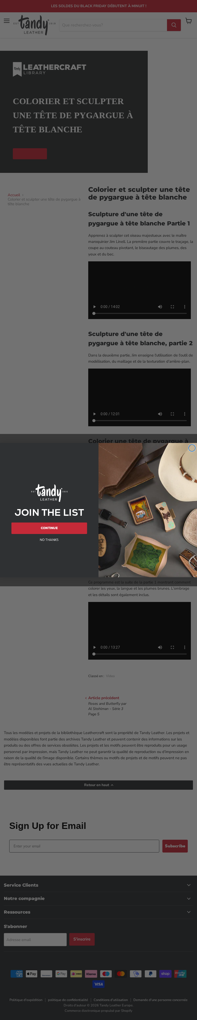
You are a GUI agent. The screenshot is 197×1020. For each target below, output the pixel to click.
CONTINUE (49, 528)
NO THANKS (49, 540)
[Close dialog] (192, 447)
